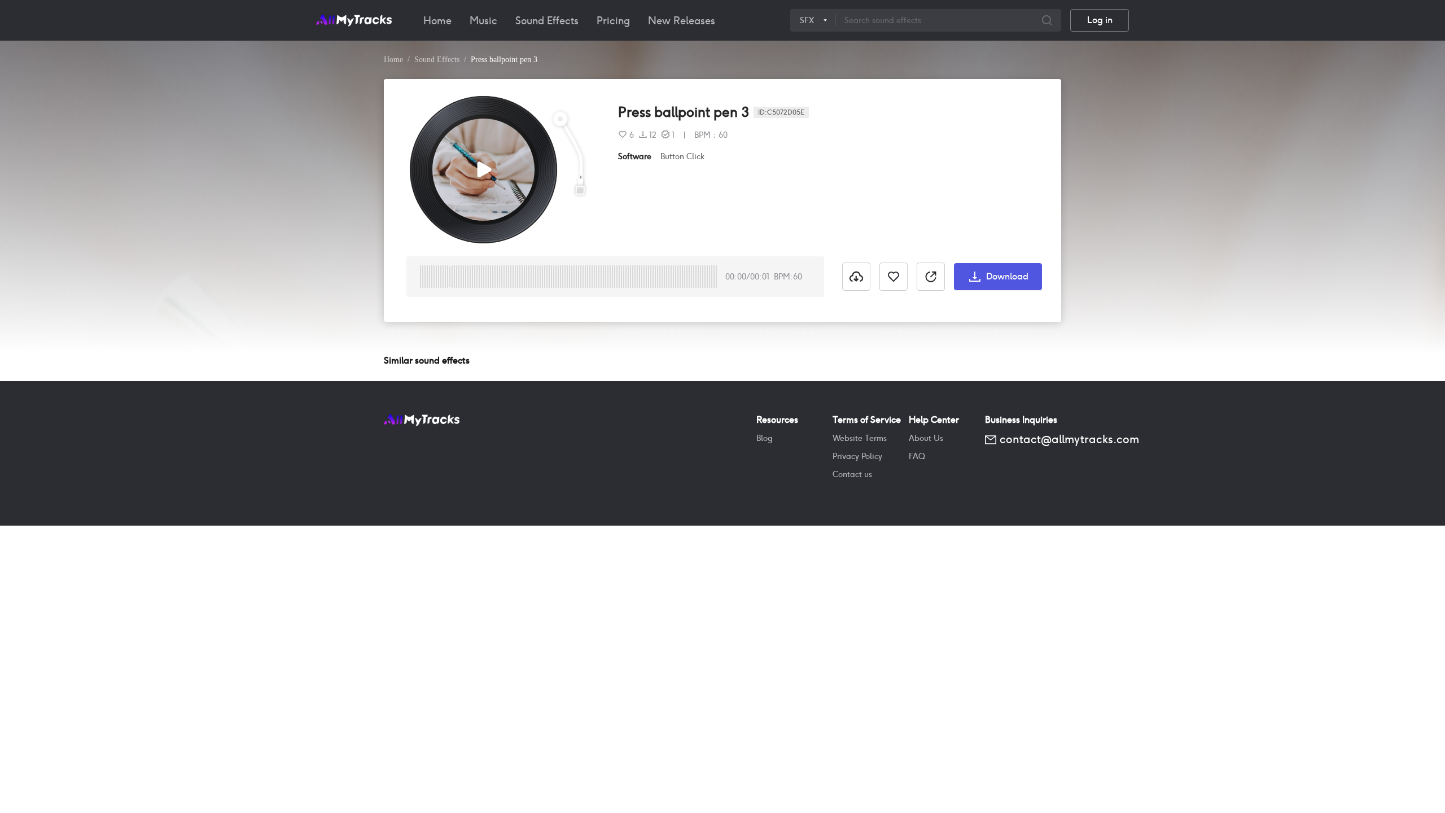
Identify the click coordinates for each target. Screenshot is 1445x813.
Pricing (613, 20)
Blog (764, 438)
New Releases (681, 20)
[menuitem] (437, 20)
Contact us (852, 474)
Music (483, 20)
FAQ (917, 456)
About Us (926, 438)
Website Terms (860, 438)
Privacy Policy (857, 456)
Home (437, 20)
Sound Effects (547, 20)
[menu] (602, 20)
